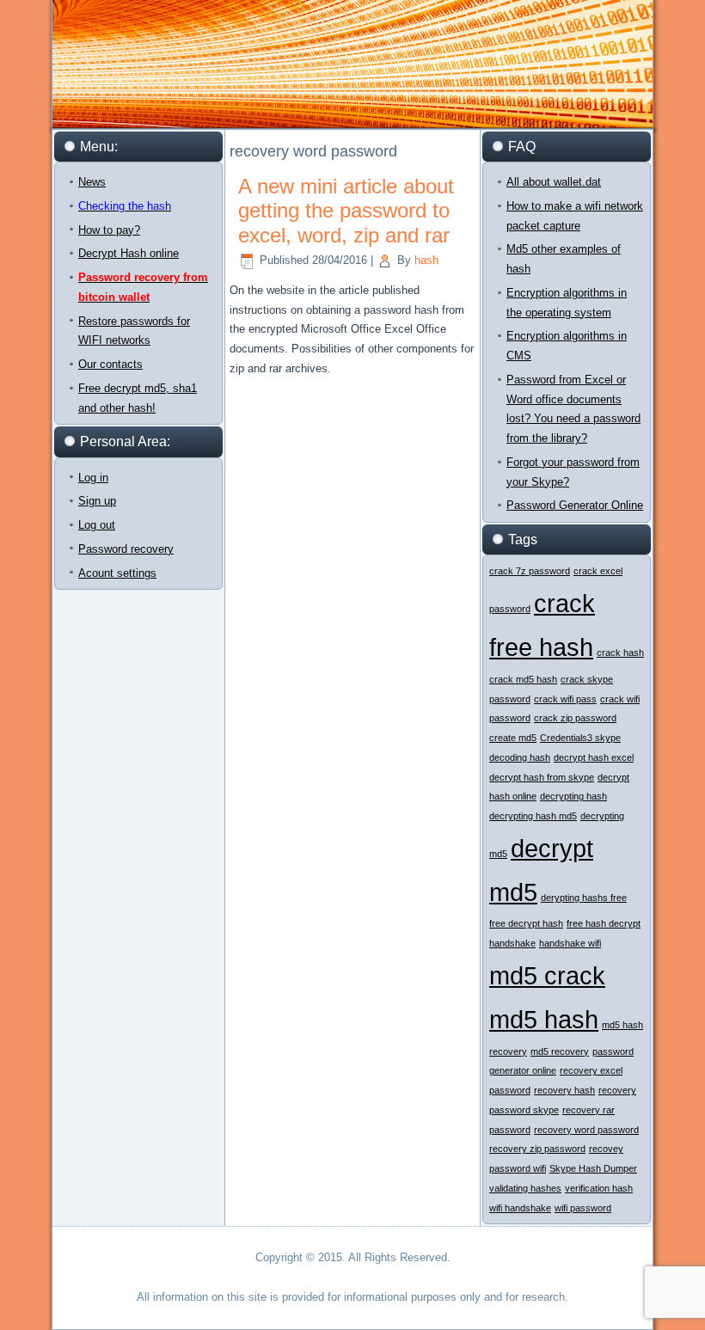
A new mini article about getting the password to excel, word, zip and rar (346, 211)
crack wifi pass (565, 699)
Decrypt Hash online (128, 253)
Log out (96, 524)
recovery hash (564, 1090)
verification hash (599, 1188)
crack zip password (575, 718)
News (92, 181)
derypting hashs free (584, 897)
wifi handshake (520, 1208)
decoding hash (519, 757)
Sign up (97, 500)
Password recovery (126, 548)
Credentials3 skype (580, 737)
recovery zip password (537, 1148)
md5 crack (547, 975)
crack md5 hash (523, 679)
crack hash (620, 652)
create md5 (512, 737)
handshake (512, 943)
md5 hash (543, 1019)
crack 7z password (529, 571)
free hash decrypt (604, 923)
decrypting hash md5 (533, 816)
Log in (93, 477)
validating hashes (525, 1188)
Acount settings (117, 573)
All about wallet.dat (553, 181)
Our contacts (110, 364)
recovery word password (586, 1130)
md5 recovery (559, 1051)
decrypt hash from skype (541, 777)
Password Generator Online (574, 505)
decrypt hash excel (594, 757)
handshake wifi (570, 943)
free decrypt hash (526, 923)
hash (426, 260)
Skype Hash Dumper (593, 1168)
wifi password (583, 1208)
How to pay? (109, 230)
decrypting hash (573, 796)
